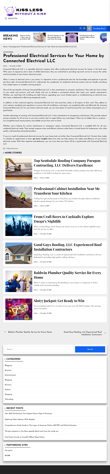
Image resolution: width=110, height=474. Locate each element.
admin (5, 66)
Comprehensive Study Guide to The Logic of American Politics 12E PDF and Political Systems (41, 425)
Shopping (8, 394)
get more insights (40, 139)
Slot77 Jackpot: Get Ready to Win (59, 300)
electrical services (12, 148)
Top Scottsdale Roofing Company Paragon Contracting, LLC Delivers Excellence (67, 162)
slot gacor (9, 450)
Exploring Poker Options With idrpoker (20, 419)
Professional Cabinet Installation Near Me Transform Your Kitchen (67, 190)
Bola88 (7, 455)
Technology (9, 399)
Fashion (8, 389)
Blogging (8, 365)
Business (8, 370)
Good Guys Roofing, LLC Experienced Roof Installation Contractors (68, 246)
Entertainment (10, 375)
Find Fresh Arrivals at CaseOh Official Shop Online (24, 437)
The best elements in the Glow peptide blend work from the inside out (31, 431)
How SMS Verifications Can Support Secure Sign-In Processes (28, 413)
